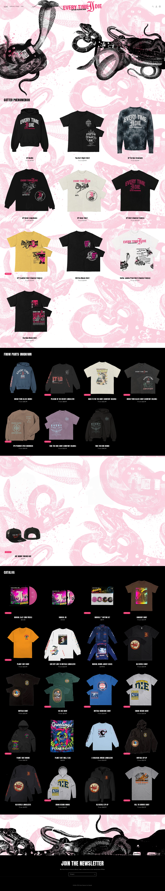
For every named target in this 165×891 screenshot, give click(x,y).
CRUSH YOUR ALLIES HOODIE (23, 399)
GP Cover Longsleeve (29, 218)
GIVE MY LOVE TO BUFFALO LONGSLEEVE (62, 664)
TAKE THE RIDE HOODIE (102, 446)
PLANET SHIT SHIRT (23, 664)
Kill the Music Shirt (82, 278)
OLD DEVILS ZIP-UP (102, 805)
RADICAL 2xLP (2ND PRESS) (23, 617)
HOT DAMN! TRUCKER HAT (23, 556)
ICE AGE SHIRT (62, 711)
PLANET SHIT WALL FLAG (63, 758)
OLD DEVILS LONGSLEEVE (23, 805)
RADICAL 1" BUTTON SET (102, 617)
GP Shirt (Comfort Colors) (135, 218)
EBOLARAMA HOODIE (23, 511)
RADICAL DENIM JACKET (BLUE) (102, 664)
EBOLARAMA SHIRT (63, 511)
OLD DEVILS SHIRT (142, 664)
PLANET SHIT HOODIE (23, 758)
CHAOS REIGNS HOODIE (63, 805)
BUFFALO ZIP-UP (142, 758)
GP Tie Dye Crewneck (135, 158)
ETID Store (79, 885)
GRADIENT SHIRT (142, 617)
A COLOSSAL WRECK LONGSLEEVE (102, 758)
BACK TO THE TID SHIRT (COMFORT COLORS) (102, 399)
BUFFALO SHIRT (23, 711)
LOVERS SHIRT (102, 511)
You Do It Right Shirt (82, 158)
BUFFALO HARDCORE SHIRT (102, 711)
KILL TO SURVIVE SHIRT (141, 805)
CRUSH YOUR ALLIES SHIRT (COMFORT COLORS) (142, 399)
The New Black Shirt (30, 338)
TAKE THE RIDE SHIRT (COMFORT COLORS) (62, 446)
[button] (153, 6)
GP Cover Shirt (82, 218)
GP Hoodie (29, 158)
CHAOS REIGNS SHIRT (142, 711)
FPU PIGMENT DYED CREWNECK (23, 446)
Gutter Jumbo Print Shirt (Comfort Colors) (135, 278)
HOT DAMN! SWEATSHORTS (141, 511)
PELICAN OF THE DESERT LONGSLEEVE (63, 399)
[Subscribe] (94, 874)
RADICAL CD (63, 617)
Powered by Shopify (87, 885)
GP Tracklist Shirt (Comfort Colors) (29, 278)
